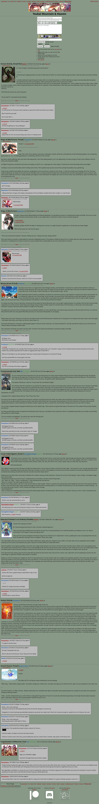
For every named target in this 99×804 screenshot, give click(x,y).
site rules (57, 49)
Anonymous (5, 105)
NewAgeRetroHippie (7, 504)
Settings (92, 1)
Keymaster (4, 197)
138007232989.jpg (6, 141)
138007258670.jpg (7, 251)
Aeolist (24, 64)
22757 (26, 423)
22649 (26, 497)
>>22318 (4, 124)
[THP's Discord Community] (49, 795)
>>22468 (4, 594)
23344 (25, 190)
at (9, 1)
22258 (25, 647)
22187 (26, 704)
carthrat (36, 519)
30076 (26, 762)
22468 (25, 580)
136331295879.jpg (6, 65)
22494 (26, 121)
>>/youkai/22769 (29, 144)
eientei (19, 1)
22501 (47, 283)
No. (41, 64)
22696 (47, 371)
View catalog (41, 59)
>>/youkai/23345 (18, 205)
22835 (26, 362)
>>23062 (4, 268)
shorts (61, 1)
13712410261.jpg (6, 285)
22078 (44, 748)
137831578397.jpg (6, 212)
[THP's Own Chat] (65, 795)
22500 (25, 130)
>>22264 (4, 661)
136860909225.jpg (6, 521)
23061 (49, 139)
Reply (47, 64)
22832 (31, 344)
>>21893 (20, 670)
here (16, 100)
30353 (25, 776)
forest (24, 1)
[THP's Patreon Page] (34, 795)
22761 (25, 435)
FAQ (39, 50)
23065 (26, 265)
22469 (26, 591)
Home (96, 1)
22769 (41, 211)
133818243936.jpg (6, 602)
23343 (26, 183)
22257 (26, 640)
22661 (37, 504)
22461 (23, 570)
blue (12, 1)
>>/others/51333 (19, 222)
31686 (24, 276)
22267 (22, 658)
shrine (34, 1)
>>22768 (4, 347)
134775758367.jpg (6, 667)
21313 (37, 600)
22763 (26, 444)
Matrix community (66, 788)
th (15, 1)
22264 (43, 64)
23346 (25, 197)
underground (49, 1)
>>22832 (4, 364)
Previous (3, 786)
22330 (26, 105)
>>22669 (13, 514)
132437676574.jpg (6, 743)
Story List (68, 1)
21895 (45, 666)
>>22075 (22, 751)
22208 (26, 725)
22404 (56, 519)
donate (34, 789)
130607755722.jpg (6, 455)
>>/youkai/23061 (23, 271)
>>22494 (4, 133)
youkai (42, 1)
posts (10, 103)
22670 (37, 512)
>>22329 (4, 108)
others (56, 1)
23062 (25, 249)
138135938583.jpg (7, 199)
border (29, 1)
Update (47, 44)
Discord (52, 788)
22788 (26, 335)
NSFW (40, 44)
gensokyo (4, 1)
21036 (54, 742)
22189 (26, 716)
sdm (38, 1)
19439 (59, 454)
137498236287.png (6, 373)
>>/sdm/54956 (18, 220)
